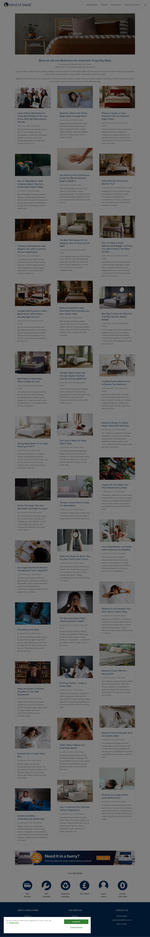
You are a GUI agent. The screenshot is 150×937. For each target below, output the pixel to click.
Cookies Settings (76, 927)
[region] (47, 925)
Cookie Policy (14, 923)
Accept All (76, 922)
